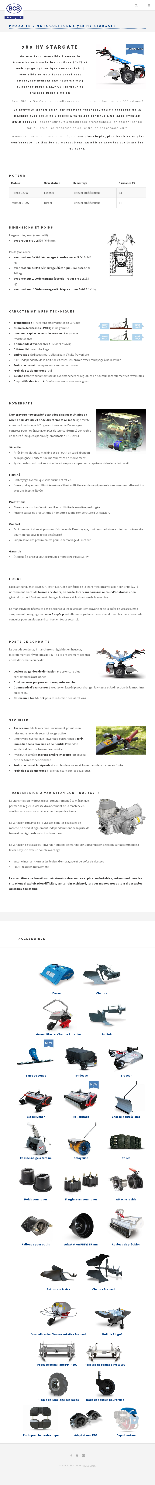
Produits (20, 26)
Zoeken (136, 5)
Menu (149, 5)
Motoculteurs (54, 26)
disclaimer (89, 1465)
